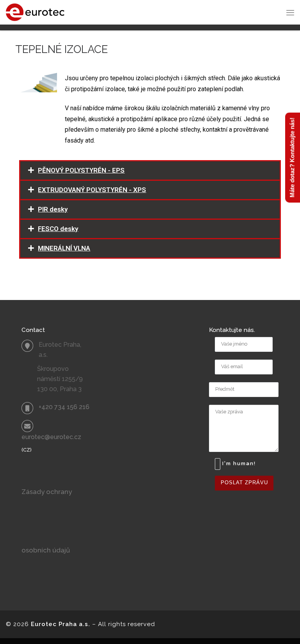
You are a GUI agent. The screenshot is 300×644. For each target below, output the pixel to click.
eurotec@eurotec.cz (51, 437)
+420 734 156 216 (64, 407)
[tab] (150, 170)
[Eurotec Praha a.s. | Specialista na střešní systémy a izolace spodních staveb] (35, 11)
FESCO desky (58, 229)
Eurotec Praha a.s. (60, 624)
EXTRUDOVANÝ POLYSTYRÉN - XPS (92, 190)
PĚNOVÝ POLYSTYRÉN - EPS (81, 170)
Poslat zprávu (244, 482)
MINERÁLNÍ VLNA (64, 248)
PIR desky (53, 209)
